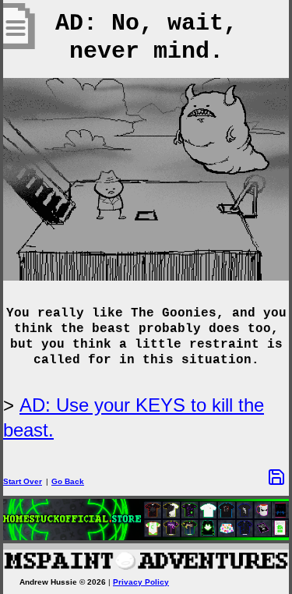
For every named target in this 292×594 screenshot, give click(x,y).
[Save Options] (276, 477)
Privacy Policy (141, 582)
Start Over (22, 481)
